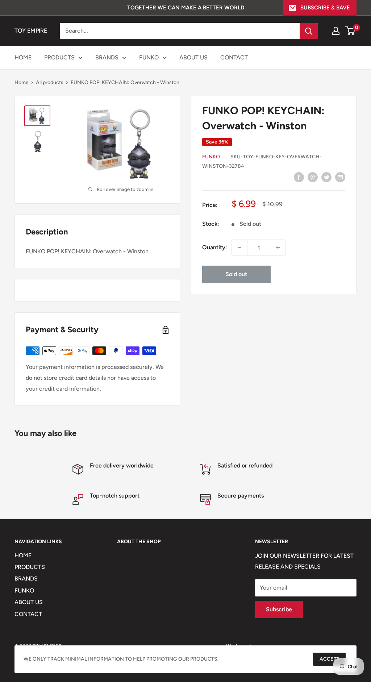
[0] (350, 30)
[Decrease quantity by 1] (239, 247)
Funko (211, 157)
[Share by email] (340, 176)
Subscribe (279, 609)
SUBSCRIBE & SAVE (325, 7)
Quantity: (214, 247)
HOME (23, 57)
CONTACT (234, 57)
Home (21, 82)
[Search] (309, 31)
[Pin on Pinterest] (313, 176)
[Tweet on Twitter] (326, 176)
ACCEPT (329, 659)
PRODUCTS (59, 57)
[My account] (335, 31)
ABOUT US (193, 57)
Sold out (236, 274)
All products (49, 82)
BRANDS (106, 57)
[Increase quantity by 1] (277, 247)
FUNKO (149, 57)
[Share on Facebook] (299, 176)
